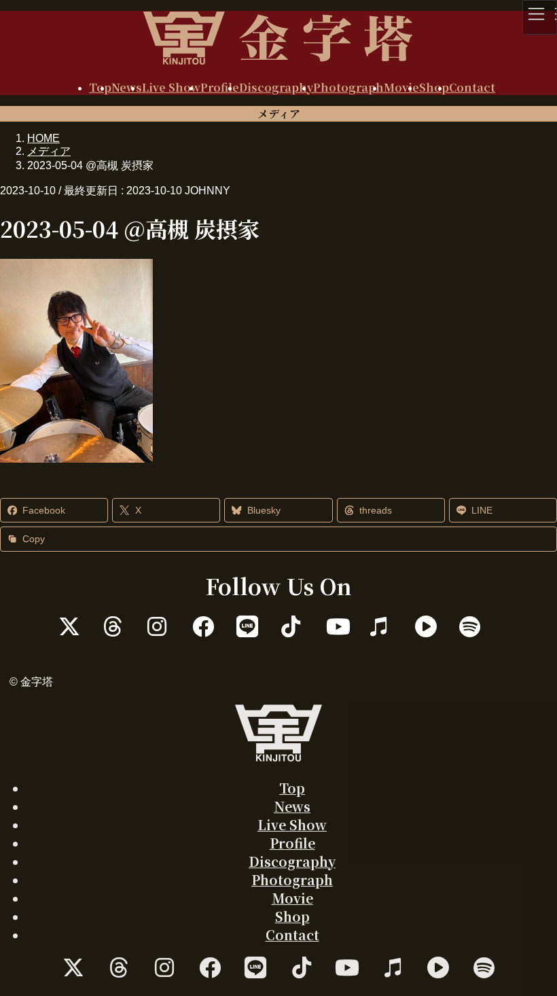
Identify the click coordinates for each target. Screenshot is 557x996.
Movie (292, 898)
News (292, 806)
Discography (292, 861)
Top (292, 788)
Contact (292, 934)
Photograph (292, 879)
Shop (292, 916)
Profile (292, 843)
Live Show (292, 824)
